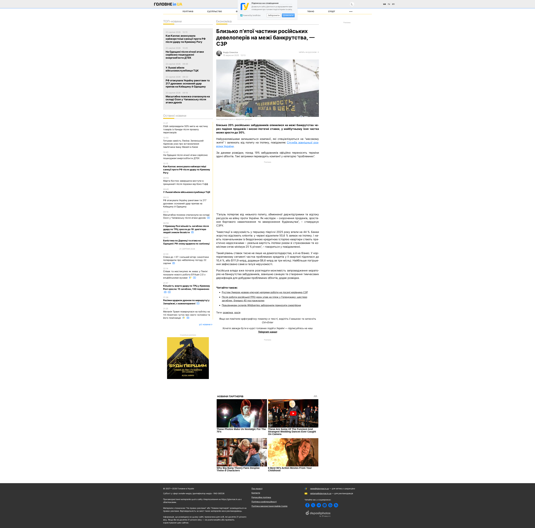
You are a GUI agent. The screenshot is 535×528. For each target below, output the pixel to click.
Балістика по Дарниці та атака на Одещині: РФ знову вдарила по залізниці (186, 240)
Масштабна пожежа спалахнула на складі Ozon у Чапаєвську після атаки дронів (186, 215)
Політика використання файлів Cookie (269, 506)
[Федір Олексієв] (219, 55)
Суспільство (214, 11)
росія (237, 312)
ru (389, 4)
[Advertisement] (267, 186)
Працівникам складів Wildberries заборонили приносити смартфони (261, 305)
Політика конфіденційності (264, 501)
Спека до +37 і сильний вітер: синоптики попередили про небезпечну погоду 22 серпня (186, 259)
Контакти (255, 493)
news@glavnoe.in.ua (319, 488)
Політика (188, 11)
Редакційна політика (261, 497)
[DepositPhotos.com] (318, 514)
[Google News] (330, 505)
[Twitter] (313, 505)
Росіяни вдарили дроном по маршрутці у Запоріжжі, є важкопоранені (186, 300)
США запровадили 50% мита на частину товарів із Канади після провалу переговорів (185, 128)
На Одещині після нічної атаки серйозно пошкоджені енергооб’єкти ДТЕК (185, 155)
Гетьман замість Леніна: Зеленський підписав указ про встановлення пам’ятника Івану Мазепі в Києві (183, 142)
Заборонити (273, 15)
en (393, 4)
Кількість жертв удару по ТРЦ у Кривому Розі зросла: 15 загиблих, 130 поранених (186, 286)
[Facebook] (307, 505)
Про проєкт (256, 488)
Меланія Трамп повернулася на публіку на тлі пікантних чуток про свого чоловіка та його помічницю (186, 313)
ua (384, 4)
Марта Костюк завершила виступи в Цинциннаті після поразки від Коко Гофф (185, 181)
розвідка (228, 312)
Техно (310, 11)
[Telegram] (319, 505)
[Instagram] (324, 505)
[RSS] (336, 505)
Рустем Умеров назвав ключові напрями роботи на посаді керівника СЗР (265, 292)
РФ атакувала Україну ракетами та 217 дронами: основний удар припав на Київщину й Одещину (184, 202)
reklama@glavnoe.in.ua (320, 493)
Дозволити (288, 15)
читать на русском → (309, 52)
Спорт (331, 11)
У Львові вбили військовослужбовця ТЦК (186, 191)
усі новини (205, 324)
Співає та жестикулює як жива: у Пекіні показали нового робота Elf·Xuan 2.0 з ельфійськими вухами (185, 273)
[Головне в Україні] (168, 4)
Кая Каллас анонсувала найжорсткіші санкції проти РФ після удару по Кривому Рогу (186, 168)
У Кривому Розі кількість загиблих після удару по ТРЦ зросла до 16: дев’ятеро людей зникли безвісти (186, 228)
